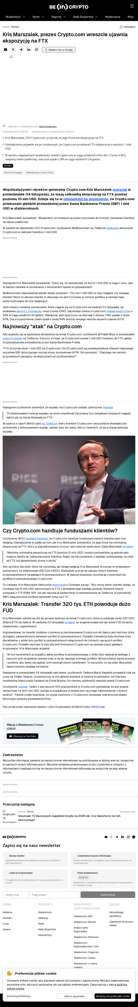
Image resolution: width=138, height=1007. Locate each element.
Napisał (108, 407)
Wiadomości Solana (84, 957)
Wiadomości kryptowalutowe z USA (86, 944)
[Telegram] (21, 49)
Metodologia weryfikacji (116, 914)
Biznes (15, 26)
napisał (22, 686)
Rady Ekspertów (47, 929)
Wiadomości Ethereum (86, 937)
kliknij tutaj (98, 707)
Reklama (7, 912)
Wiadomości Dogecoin (86, 952)
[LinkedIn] (29, 49)
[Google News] (133, 837)
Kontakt (7, 917)
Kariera (6, 929)
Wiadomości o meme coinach (85, 965)
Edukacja (43, 917)
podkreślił (113, 228)
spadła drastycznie (118, 311)
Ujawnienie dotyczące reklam (121, 923)
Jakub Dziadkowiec (48, 126)
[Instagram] (36, 49)
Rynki (41, 923)
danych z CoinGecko (29, 311)
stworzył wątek (12, 338)
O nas (6, 923)
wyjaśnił (128, 546)
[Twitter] (13, 49)
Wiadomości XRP (83, 916)
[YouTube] (5, 49)
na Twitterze (49, 423)
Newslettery (45, 935)
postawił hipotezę (37, 538)
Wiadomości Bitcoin (85, 922)
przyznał (120, 189)
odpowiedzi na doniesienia (85, 199)
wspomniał (59, 585)
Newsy (6, 26)
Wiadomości (45, 912)
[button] (35, 859)
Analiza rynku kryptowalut (81, 929)
